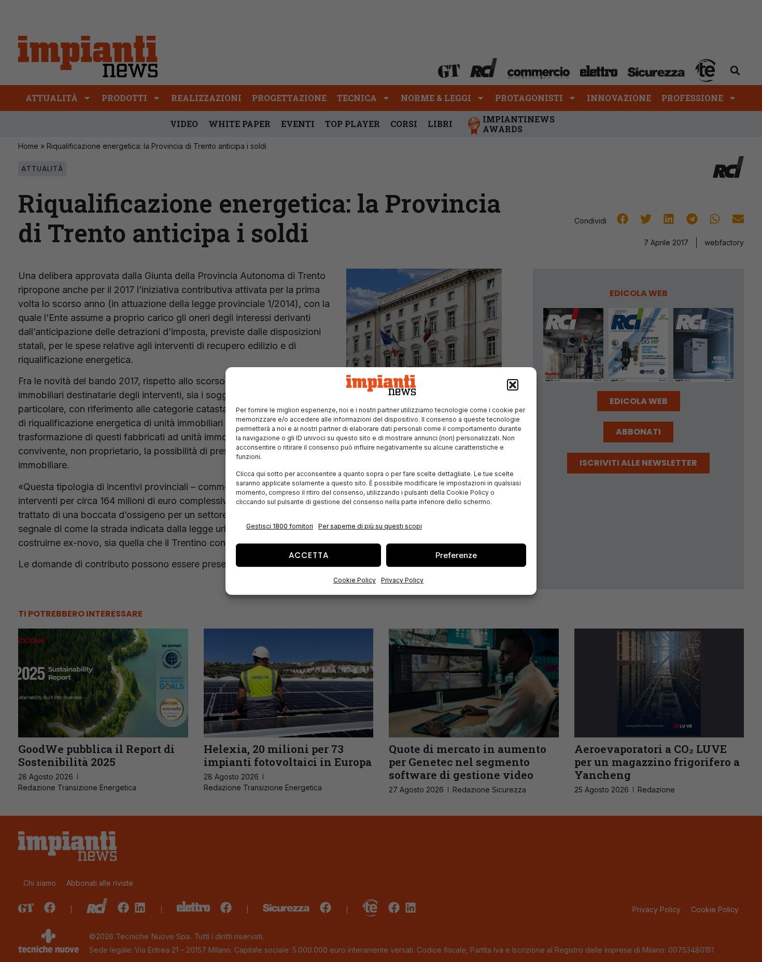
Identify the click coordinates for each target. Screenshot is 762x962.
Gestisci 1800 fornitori (279, 526)
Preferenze (456, 555)
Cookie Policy (354, 580)
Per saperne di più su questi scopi (370, 526)
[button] (512, 385)
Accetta (309, 555)
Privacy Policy (402, 580)
